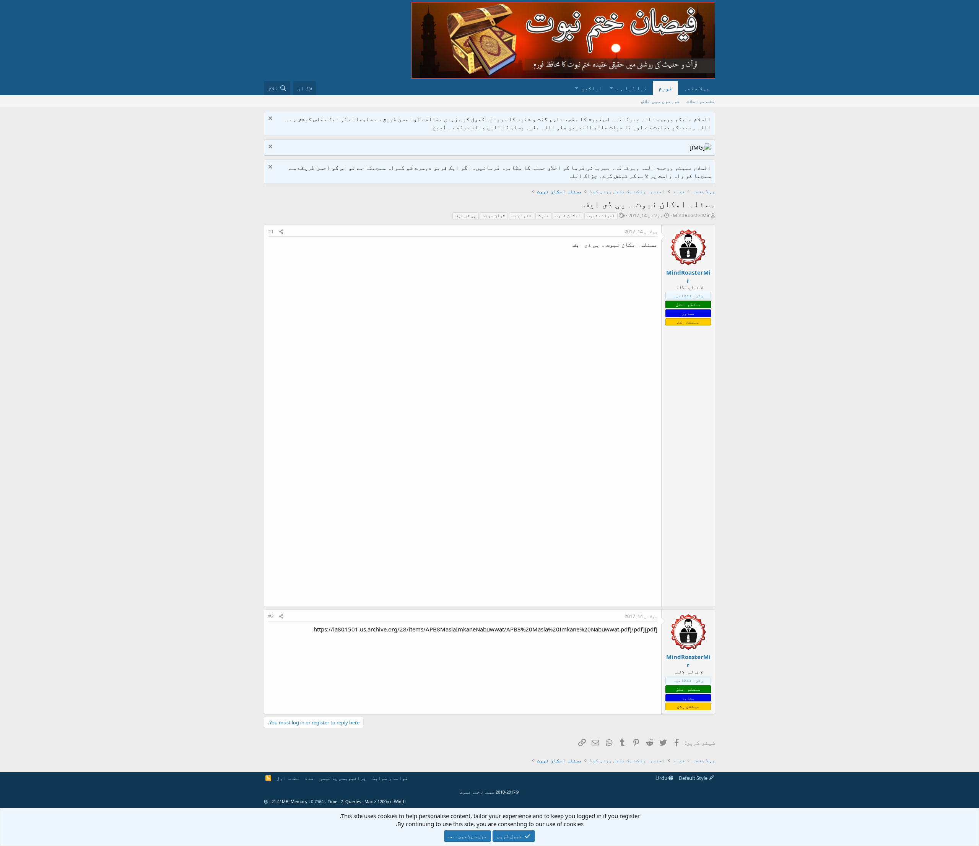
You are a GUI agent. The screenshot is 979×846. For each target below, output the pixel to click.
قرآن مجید (494, 215)
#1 (271, 231)
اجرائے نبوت (601, 215)
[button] (611, 88)
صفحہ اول (287, 777)
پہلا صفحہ (696, 88)
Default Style (694, 777)
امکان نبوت (568, 215)
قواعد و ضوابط (390, 777)
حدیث (543, 215)
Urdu (661, 777)
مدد (309, 777)
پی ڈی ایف (465, 215)
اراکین (591, 88)
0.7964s (318, 801)
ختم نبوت (522, 215)
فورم (665, 88)
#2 (271, 616)
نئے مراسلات (700, 101)
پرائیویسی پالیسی (342, 777)
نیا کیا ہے (631, 88)
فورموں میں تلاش (660, 101)
